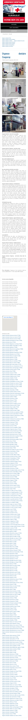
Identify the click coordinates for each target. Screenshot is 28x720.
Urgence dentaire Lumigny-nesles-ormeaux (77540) (13, 526)
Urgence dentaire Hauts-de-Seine (8, 42)
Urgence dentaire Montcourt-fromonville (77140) (12, 551)
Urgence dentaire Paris (6, 38)
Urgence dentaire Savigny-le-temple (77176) (11, 659)
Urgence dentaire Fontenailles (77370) (10, 459)
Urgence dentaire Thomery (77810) (9, 674)
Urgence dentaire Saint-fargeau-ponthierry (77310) (13, 626)
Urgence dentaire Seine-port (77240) (10, 660)
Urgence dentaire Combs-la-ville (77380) (11, 410)
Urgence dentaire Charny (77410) (9, 388)
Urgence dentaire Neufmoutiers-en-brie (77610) (12, 582)
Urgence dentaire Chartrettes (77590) (10, 389)
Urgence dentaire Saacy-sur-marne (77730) (11, 621)
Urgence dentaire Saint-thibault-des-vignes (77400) (13, 647)
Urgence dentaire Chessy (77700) (9, 400)
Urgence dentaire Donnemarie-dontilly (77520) (12, 439)
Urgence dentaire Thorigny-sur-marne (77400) (12, 676)
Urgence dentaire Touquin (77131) (9, 679)
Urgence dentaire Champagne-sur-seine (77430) (12, 381)
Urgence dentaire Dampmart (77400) (10, 437)
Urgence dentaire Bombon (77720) (9, 357)
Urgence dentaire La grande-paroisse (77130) (12, 499)
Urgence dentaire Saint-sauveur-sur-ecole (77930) (13, 643)
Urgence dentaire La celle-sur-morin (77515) (11, 490)
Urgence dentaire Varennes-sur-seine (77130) (12, 686)
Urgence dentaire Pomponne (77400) (10, 601)
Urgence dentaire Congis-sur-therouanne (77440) (13, 415)
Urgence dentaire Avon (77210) (9, 342)
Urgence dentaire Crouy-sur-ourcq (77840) (11, 432)
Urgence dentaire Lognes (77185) (9, 519)
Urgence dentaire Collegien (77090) (10, 408)
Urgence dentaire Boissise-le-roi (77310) (11, 354)
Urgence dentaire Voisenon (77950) (9, 710)
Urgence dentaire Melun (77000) (9, 543)
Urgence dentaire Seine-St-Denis (8, 43)
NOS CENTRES (14, 27)
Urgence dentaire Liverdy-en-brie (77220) (11, 514)
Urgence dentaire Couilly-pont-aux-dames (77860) (13, 418)
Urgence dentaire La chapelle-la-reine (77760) (12, 493)
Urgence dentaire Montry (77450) (9, 563)
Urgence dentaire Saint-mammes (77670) (11, 635)
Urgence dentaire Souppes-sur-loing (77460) (11, 671)
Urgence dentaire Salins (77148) (9, 652)
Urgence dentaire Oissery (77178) (9, 587)
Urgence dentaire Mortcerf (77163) (9, 568)
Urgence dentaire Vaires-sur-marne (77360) (11, 684)
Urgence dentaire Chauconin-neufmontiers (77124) (13, 393)
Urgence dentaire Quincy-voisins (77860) (11, 611)
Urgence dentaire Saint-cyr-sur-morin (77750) (12, 625)
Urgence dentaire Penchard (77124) (10, 596)
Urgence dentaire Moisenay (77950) (10, 548)
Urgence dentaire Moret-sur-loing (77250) (11, 565)
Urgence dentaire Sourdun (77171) (9, 672)
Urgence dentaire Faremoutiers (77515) (10, 451)
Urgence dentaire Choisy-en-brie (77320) (11, 405)
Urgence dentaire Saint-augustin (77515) (11, 623)
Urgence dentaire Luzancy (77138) (9, 528)
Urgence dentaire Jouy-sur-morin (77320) (11, 487)
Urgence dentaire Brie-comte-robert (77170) (11, 364)
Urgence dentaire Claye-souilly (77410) (10, 406)
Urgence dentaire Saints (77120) (9, 650)
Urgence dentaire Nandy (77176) (9, 575)
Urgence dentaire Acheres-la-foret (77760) (11, 335)
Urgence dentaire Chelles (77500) (9, 396)
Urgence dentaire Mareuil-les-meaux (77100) (12, 533)
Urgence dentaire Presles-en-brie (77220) (11, 606)
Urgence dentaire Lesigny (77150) (9, 510)
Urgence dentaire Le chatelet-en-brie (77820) (12, 505)
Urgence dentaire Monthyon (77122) (10, 558)
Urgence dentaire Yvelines (7, 40)
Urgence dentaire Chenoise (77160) (10, 398)
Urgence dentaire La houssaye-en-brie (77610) (12, 500)
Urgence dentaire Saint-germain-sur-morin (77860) (13, 630)
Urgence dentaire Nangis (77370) (9, 577)
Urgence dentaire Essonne (19, 40)
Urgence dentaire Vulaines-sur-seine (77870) (11, 715)
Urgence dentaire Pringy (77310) (9, 608)
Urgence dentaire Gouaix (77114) (9, 466)
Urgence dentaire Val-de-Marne (8, 44)
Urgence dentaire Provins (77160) (9, 609)
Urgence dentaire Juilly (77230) (9, 488)
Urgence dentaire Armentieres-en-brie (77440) (12, 340)
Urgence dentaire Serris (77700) (9, 662)
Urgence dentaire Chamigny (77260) (10, 379)
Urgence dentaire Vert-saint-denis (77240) (11, 696)
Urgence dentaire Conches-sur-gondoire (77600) (12, 412)
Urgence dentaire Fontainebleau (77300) (11, 458)
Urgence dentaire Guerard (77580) (9, 476)
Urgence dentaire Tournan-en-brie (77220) (11, 681)
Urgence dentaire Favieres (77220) (9, 453)
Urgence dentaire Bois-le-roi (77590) (10, 350)
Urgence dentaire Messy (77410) (9, 545)
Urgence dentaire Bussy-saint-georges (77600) (12, 367)
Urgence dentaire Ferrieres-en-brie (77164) (11, 456)
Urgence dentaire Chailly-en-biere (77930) (11, 374)
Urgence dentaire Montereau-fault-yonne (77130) (12, 555)
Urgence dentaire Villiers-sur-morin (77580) (11, 708)
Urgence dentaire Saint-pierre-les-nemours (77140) (13, 640)
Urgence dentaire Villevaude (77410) (10, 705)
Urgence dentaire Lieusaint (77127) (9, 512)
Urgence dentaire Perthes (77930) (9, 597)
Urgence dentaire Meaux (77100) (9, 541)
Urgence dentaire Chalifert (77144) (9, 378)
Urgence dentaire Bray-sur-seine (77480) (11, 362)
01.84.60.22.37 (14, 15)
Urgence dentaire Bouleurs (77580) (9, 359)
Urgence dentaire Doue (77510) (9, 441)
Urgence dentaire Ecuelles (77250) (9, 442)
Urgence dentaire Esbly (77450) (9, 447)
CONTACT (14, 31)
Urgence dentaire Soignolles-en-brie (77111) (11, 667)
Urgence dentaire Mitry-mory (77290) (10, 546)
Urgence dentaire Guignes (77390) (9, 480)
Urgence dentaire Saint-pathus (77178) (10, 638)
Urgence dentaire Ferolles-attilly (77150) (11, 454)
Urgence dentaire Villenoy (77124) (9, 701)
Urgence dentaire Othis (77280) (9, 589)
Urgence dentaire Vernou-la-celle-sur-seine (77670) (13, 695)
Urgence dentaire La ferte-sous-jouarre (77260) (12, 497)
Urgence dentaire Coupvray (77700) (10, 422)
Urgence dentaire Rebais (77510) (9, 614)
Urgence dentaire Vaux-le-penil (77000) (10, 689)
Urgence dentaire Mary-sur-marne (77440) (11, 539)
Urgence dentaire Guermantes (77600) (10, 478)
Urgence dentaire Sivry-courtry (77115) (10, 666)
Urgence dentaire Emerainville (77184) (10, 446)
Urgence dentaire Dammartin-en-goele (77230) (12, 435)
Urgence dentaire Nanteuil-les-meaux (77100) (12, 579)
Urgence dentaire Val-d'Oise (7, 46)
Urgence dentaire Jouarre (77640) (9, 483)
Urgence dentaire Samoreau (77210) (10, 657)
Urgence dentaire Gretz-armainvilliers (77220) (12, 471)
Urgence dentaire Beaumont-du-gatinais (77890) (12, 349)
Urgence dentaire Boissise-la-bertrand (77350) (12, 352)
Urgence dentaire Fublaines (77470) (10, 463)
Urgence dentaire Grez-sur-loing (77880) (11, 473)
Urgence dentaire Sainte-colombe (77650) (11, 649)
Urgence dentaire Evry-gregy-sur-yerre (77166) (12, 449)
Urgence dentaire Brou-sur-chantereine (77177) (12, 366)
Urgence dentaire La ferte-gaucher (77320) (11, 495)
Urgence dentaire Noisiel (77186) (9, 584)
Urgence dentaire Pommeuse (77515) (10, 599)
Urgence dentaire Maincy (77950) (9, 531)
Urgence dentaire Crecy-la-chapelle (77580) (11, 427)
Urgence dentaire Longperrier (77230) (10, 521)
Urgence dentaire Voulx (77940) (9, 713)
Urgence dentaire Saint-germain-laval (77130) (12, 628)
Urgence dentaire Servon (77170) (9, 664)
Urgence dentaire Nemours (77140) (9, 580)
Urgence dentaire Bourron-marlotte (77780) (11, 360)
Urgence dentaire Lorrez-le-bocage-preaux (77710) (13, 524)
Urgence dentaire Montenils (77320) (10, 553)
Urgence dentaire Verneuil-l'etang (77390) (11, 693)
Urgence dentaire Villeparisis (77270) (10, 703)
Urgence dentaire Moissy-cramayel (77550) (11, 550)
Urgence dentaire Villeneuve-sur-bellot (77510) (12, 700)
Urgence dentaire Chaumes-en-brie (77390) (11, 395)
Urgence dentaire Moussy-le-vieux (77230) (11, 574)
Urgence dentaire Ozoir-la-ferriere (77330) (11, 591)
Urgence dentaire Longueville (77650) (10, 522)
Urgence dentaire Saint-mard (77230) (10, 637)
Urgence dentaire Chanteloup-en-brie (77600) (12, 386)
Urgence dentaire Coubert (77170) (9, 417)
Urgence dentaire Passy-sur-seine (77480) (11, 594)
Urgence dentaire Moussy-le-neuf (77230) (11, 572)
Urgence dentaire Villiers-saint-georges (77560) (12, 707)
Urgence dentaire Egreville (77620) (9, 444)
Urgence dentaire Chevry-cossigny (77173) (11, 403)
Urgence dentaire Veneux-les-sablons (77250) (12, 691)
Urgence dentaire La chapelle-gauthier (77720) (12, 492)
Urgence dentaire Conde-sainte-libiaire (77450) (12, 413)
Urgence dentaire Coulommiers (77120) (10, 420)
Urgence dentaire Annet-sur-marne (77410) (11, 337)
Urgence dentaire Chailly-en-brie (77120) (11, 376)
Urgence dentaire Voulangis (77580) (10, 712)
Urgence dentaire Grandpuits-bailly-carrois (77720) (13, 470)
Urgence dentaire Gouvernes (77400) (10, 468)
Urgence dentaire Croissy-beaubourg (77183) (12, 430)
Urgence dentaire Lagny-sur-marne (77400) (11, 504)
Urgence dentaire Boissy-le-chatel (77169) (11, 355)
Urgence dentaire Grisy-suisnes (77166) (10, 475)
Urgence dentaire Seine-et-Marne (8, 39)
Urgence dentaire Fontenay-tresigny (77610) (11, 461)
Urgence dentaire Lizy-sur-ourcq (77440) (11, 517)
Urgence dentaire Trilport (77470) (9, 683)
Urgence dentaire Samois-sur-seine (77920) (11, 655)
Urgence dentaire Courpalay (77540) (10, 424)
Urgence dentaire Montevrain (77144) (10, 557)
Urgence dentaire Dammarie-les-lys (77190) (11, 434)
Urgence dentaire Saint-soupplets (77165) (11, 645)
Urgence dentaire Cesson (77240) (9, 372)
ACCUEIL (14, 24)
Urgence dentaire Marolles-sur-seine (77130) (12, 538)
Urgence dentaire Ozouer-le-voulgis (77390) (11, 592)
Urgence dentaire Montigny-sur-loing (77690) (12, 562)
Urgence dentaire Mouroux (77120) (9, 570)
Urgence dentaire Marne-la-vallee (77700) (11, 536)
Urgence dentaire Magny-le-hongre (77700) (11, 529)
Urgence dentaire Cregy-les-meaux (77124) (11, 429)
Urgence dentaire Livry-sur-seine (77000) (11, 516)
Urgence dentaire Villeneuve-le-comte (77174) (12, 698)
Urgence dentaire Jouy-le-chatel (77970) (11, 485)
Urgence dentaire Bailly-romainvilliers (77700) (12, 345)
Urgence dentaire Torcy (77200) (9, 678)
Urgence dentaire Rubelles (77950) (9, 620)
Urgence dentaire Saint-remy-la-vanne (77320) (12, 642)
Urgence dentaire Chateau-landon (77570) (11, 391)
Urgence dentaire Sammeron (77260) (10, 654)
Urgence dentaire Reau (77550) (9, 613)
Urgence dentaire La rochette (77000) (10, 502)
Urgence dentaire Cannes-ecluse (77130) (11, 369)
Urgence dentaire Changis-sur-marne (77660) (12, 384)
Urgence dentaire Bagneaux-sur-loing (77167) (12, 343)
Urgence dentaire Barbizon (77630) (9, 347)
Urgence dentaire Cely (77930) (8, 371)
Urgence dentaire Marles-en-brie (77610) (11, 534)
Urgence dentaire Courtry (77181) (9, 425)
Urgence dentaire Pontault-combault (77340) (11, 603)
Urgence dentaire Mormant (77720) (9, 567)
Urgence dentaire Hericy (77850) (9, 482)
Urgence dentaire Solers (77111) (9, 669)
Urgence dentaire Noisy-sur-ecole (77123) (11, 585)
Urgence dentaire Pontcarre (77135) (10, 604)
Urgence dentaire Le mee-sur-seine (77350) (11, 507)
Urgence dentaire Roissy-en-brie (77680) (11, 616)
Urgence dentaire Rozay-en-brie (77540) (11, 618)
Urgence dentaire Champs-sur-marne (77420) (12, 383)
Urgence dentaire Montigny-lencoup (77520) (11, 560)
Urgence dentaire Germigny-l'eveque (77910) (12, 464)
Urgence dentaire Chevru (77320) (9, 401)
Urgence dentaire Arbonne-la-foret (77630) (11, 338)
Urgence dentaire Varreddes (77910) (10, 688)
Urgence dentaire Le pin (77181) (9, 509)
